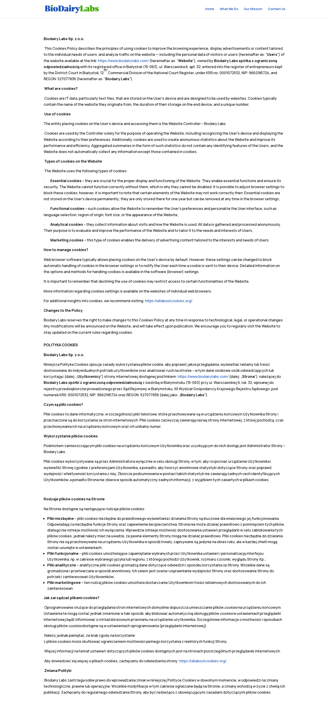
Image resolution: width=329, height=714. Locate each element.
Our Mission (253, 9)
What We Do (229, 9)
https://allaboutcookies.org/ (168, 300)
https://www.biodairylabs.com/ (123, 60)
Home (209, 9)
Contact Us (276, 9)
